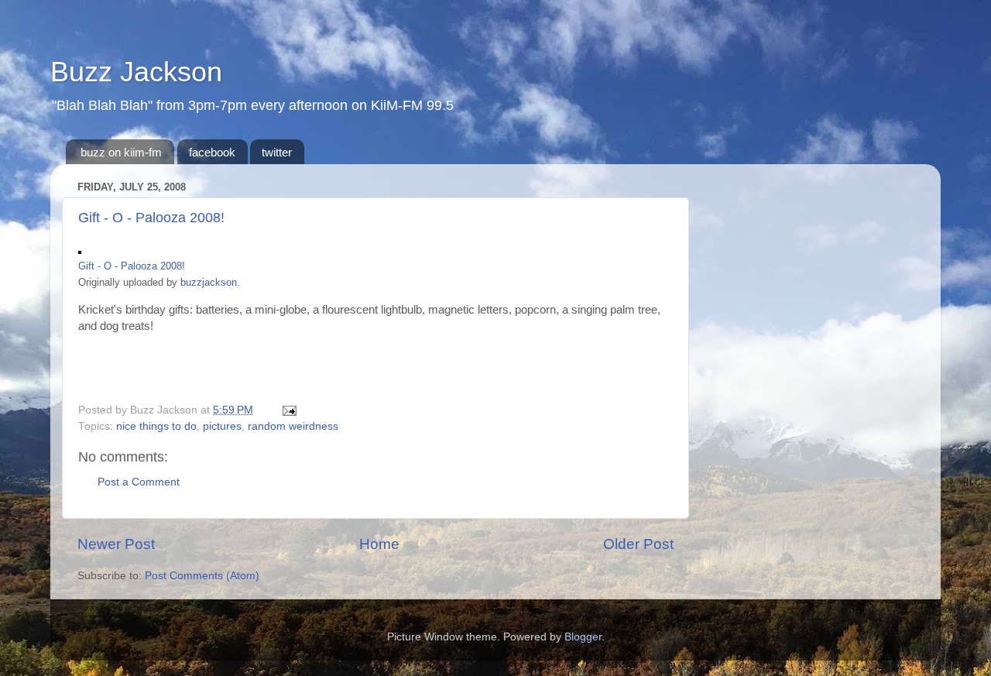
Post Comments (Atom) (202, 576)
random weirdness (293, 426)
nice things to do (156, 426)
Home (379, 544)
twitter (277, 152)
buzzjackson (208, 282)
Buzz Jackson (136, 72)
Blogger (583, 637)
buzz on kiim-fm (121, 152)
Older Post (638, 544)
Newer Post (116, 544)
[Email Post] (287, 410)
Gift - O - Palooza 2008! (151, 217)
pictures (222, 426)
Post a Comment (139, 482)
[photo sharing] (79, 250)
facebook (212, 152)
